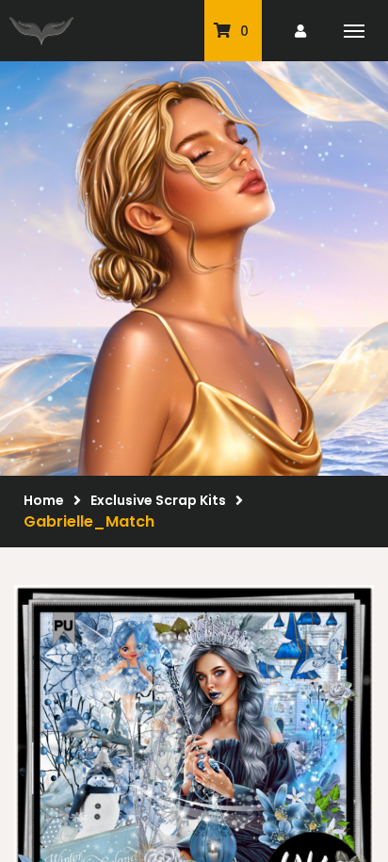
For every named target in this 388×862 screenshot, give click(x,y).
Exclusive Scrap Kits (158, 500)
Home (44, 500)
